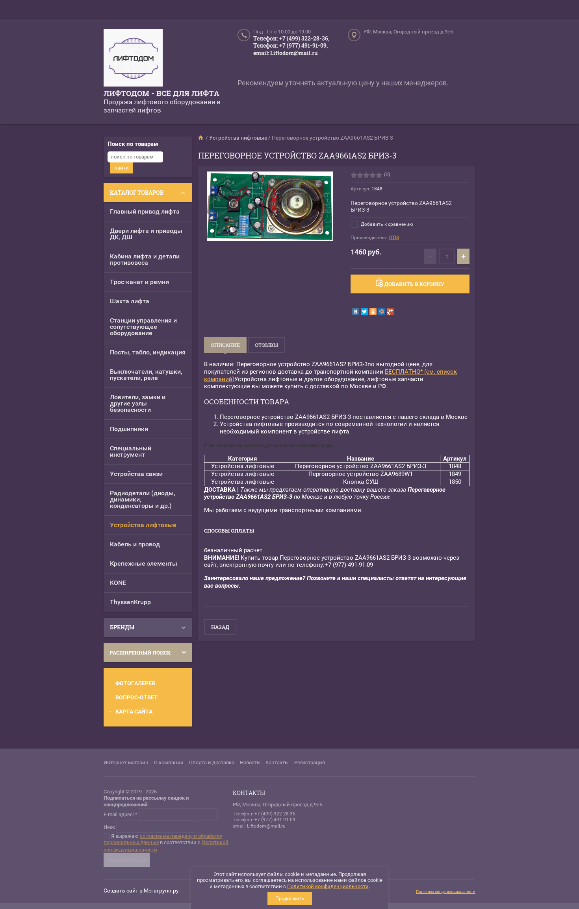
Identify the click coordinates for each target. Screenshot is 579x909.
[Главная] (201, 138)
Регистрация (309, 762)
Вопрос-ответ (136, 697)
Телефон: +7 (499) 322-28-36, (291, 38)
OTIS (394, 237)
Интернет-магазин (126, 762)
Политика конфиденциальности (445, 891)
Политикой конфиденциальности (328, 886)
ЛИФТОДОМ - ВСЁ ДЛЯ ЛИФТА (161, 93)
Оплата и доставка (211, 762)
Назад (220, 627)
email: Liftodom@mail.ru (285, 53)
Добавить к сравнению (386, 224)
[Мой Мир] (381, 311)
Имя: (109, 827)
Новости (250, 762)
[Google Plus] (390, 311)
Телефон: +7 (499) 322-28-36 (264, 814)
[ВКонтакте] (355, 311)
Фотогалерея (135, 683)
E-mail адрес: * (120, 814)
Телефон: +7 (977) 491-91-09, (290, 45)
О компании (169, 762)
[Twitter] (364, 311)
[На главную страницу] (133, 59)
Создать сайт (121, 890)
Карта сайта (133, 711)
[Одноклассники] (373, 311)
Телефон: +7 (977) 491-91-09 (264, 819)
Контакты (277, 762)
